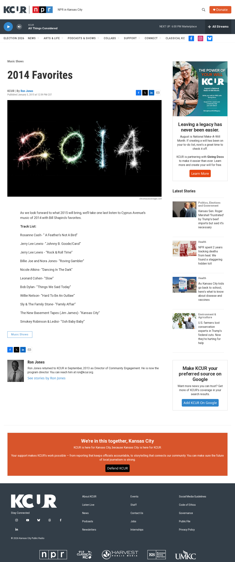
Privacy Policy (187, 529)
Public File (184, 521)
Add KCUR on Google (200, 402)
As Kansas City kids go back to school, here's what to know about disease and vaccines (211, 292)
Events (134, 496)
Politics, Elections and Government (209, 204)
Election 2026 (14, 38)
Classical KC (175, 38)
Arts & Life (52, 38)
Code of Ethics (187, 505)
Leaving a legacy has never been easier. (200, 127)
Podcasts (87, 521)
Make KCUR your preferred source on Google (200, 374)
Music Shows (15, 61)
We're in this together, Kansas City (117, 441)
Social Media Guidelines (192, 496)
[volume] (19, 27)
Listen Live (88, 505)
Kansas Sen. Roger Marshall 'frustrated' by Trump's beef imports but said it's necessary (211, 219)
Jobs (133, 521)
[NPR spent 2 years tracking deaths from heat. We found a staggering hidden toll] (184, 248)
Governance (186, 513)
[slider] (25, 27)
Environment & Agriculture (207, 316)
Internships (137, 529)
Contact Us (137, 513)
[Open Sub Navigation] (38, 38)
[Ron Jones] (15, 371)
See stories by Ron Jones (47, 378)
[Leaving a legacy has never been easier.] (200, 88)
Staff (134, 505)
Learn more (200, 173)
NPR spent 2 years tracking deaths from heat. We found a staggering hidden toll (210, 255)
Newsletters (89, 529)
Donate (222, 10)
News (32, 38)
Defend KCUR (117, 468)
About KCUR (89, 496)
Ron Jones (27, 91)
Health (202, 241)
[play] (8, 27)
